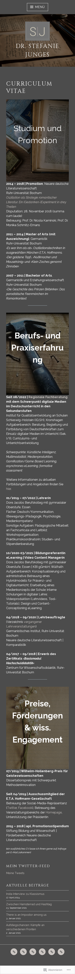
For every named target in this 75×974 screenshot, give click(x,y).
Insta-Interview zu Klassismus (25, 893)
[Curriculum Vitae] (42, 951)
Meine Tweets (15, 873)
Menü (40, 7)
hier (8, 489)
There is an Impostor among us (26, 914)
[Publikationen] (14, 951)
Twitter (12, 808)
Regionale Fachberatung (48, 397)
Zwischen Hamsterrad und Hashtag (29, 904)
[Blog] (61, 951)
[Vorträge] (23, 951)
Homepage (54, 812)
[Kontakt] (51, 951)
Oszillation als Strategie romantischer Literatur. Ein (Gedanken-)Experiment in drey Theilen (36, 202)
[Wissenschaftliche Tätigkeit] (32, 951)
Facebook (25, 808)
